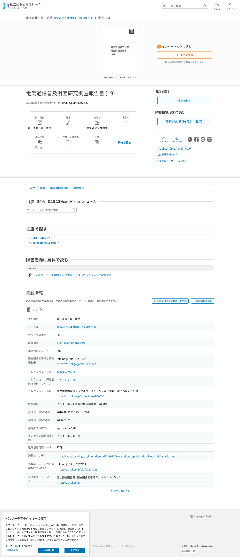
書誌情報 (79, 188)
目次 (32, 188)
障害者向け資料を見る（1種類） (185, 121)
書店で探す (184, 101)
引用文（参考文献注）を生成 (176, 148)
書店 (42, 188)
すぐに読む (186, 55)
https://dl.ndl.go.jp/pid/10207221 (77, 469)
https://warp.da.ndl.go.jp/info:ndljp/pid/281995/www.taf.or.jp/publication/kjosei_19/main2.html (116, 456)
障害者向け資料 (59, 188)
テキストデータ (66, 380)
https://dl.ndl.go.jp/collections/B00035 (80, 396)
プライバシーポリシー (103, 546)
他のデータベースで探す (174, 160)
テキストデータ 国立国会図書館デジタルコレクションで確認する (73, 275)
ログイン (230, 8)
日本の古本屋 (39, 238)
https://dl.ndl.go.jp (68, 482)
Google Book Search (43, 243)
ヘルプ (217, 8)
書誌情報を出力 (170, 154)
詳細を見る (124, 142)
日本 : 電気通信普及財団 (71, 343)
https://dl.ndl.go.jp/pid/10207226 (77, 364)
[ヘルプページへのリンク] (120, 79)
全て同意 (75, 550)
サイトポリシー (127, 546)
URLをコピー (177, 141)
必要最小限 (49, 550)
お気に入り (164, 141)
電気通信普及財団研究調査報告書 (73, 18)
